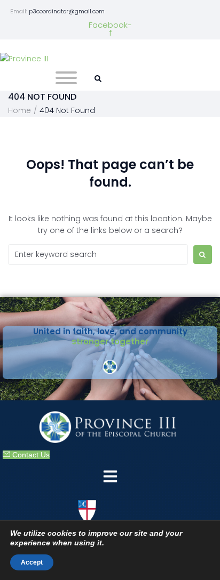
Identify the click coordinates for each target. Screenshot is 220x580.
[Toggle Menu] (66, 77)
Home (19, 110)
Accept (32, 562)
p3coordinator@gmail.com (67, 11)
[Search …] (96, 79)
